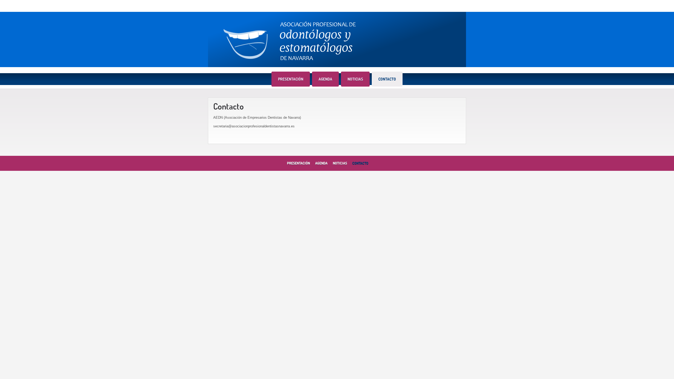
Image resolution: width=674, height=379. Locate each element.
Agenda (325, 79)
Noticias (355, 79)
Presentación (290, 79)
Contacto (387, 79)
